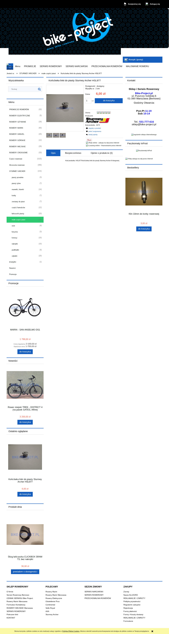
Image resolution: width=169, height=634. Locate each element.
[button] (93, 128)
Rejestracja (128, 608)
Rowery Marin (51, 592)
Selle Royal (50, 608)
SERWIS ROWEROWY (16, 611)
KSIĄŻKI (12, 262)
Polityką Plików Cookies (70, 631)
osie (13, 226)
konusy (14, 238)
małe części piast (18, 220)
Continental (50, 605)
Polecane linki (12, 615)
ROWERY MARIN (16, 128)
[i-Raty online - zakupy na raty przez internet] (102, 143)
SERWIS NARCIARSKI (93, 592)
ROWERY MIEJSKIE (17, 147)
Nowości (12, 268)
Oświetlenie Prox (53, 601)
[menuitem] (17, 66)
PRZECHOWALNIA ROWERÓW (97, 598)
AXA (47, 611)
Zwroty (126, 592)
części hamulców (18, 208)
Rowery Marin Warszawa (17, 601)
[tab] (53, 153)
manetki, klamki (18, 189)
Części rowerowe (15, 159)
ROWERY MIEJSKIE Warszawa (20, 608)
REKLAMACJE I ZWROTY (134, 598)
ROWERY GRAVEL (16, 134)
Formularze (128, 621)
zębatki (14, 256)
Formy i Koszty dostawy (133, 615)
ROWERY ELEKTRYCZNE (19, 116)
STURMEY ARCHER (17, 171)
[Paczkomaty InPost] (144, 150)
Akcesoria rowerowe (17, 165)
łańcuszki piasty (18, 214)
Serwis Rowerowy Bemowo (18, 595)
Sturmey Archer (52, 615)
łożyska (15, 232)
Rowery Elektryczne (54, 598)
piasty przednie (17, 177)
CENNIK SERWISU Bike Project (20, 598)
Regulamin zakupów (131, 605)
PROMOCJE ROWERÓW (19, 109)
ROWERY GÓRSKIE (17, 140)
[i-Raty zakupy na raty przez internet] (143, 159)
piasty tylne (16, 183)
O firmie (10, 592)
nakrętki (15, 244)
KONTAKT (11, 618)
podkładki (15, 250)
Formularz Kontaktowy (16, 605)
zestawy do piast (18, 202)
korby (14, 196)
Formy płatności (130, 611)
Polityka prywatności (131, 601)
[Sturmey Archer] (98, 120)
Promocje (13, 274)
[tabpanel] (84, 160)
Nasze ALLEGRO (130, 595)
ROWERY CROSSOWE (18, 153)
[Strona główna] (65, 33)
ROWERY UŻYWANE (17, 122)
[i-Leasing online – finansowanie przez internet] (103, 145)
